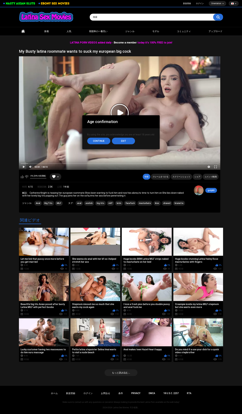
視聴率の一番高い (98, 31)
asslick (89, 203)
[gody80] (199, 190)
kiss (157, 203)
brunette (179, 203)
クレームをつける (160, 177)
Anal (38, 203)
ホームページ (23, 31)
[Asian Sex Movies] (19, 3)
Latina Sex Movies (121, 407)
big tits (100, 203)
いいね (22, 176)
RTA (189, 393)
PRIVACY (135, 393)
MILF (59, 203)
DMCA (152, 393)
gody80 (211, 190)
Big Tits (48, 203)
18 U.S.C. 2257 (171, 393)
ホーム (54, 393)
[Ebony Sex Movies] (54, 3)
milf (110, 203)
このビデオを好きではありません (26, 176)
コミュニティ (184, 31)
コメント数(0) (210, 177)
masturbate (145, 203)
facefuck (130, 203)
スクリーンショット (181, 177)
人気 (69, 31)
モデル (155, 31)
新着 (46, 31)
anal (79, 203)
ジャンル (129, 31)
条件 (120, 393)
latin (119, 203)
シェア (197, 177)
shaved (166, 203)
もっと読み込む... (121, 372)
